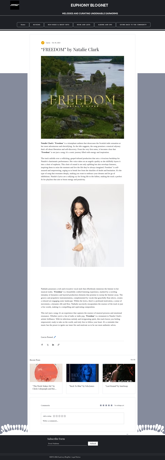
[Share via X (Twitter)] (47, 345)
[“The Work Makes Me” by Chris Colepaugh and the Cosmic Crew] (46, 373)
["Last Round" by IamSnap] (119, 373)
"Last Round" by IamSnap (116, 386)
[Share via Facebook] (42, 345)
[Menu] (153, 6)
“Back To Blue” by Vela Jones (81, 386)
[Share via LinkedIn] (53, 345)
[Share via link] (58, 345)
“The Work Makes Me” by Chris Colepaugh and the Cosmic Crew (44, 387)
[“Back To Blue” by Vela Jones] (82, 373)
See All (133, 360)
